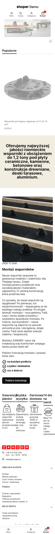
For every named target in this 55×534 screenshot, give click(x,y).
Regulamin (6, 496)
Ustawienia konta (9, 515)
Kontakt (5, 474)
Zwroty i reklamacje (10, 482)
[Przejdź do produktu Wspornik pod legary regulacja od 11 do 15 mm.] (27, 88)
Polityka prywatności (11, 499)
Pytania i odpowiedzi (11, 493)
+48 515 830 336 (14, 452)
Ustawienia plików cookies (13, 501)
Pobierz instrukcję (16, 380)
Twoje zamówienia (10, 513)
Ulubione (6, 518)
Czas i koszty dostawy (12, 479)
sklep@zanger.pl (13, 459)
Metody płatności (9, 476)
